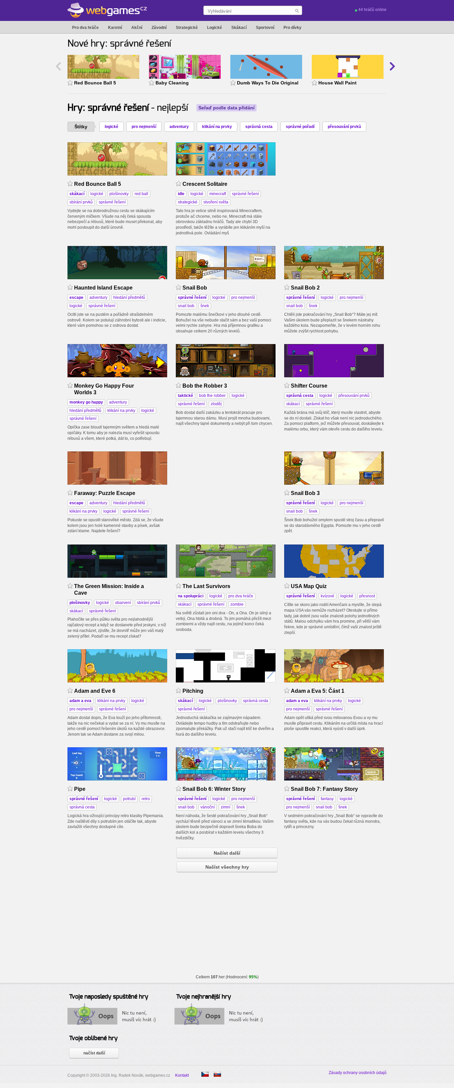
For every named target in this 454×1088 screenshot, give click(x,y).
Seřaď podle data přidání (226, 107)
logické (111, 126)
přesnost (367, 596)
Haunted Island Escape (103, 288)
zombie (237, 604)
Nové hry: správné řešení (119, 44)
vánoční (207, 807)
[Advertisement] (334, 183)
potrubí (129, 798)
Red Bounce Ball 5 (95, 82)
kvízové (327, 596)
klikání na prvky (217, 126)
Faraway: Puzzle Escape (104, 493)
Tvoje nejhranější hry (203, 997)
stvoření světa (215, 202)
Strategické (187, 27)
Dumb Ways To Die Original (267, 82)
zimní (225, 807)
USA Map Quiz (309, 586)
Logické (214, 27)
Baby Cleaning (172, 82)
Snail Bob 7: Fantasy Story (324, 789)
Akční (136, 27)
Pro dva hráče (85, 27)
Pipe (79, 789)
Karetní (115, 27)
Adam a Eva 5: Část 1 (317, 691)
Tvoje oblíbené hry (93, 1038)
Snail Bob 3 (305, 493)
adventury (179, 126)
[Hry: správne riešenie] (217, 1074)
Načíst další (227, 853)
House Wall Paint (337, 82)
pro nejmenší (144, 126)
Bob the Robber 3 (204, 386)
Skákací (239, 27)
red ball (141, 193)
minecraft (217, 193)
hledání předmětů (129, 297)
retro (146, 798)
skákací (293, 404)
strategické (187, 202)
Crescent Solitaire (204, 184)
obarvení (123, 602)
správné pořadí (300, 126)
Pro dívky (292, 27)
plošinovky (119, 193)
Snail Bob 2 (305, 288)
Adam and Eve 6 (94, 691)
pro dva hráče (240, 596)
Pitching (192, 691)
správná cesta (259, 126)
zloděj (216, 404)
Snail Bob (194, 288)
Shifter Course (309, 386)
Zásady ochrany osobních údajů (358, 1072)
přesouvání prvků (344, 126)
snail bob (186, 305)
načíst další (94, 1053)
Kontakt (182, 1075)
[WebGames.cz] (107, 10)
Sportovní (265, 27)
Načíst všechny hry (227, 867)
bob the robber (212, 395)
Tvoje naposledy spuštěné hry (108, 997)
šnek (204, 305)
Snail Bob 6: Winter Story (214, 789)
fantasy (327, 798)
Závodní (159, 27)
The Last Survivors (206, 586)
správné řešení (112, 202)
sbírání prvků (81, 202)
